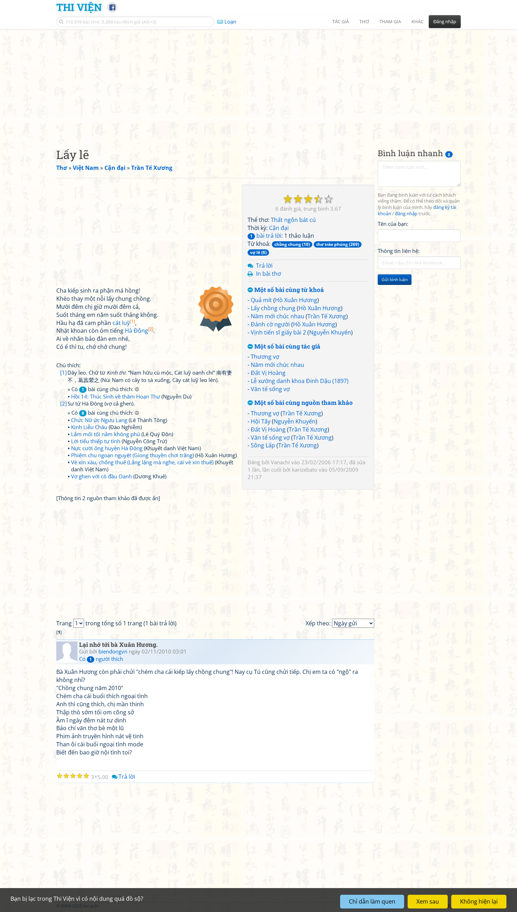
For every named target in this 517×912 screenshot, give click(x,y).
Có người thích (101, 658)
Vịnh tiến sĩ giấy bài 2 (278, 332)
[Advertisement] (258, 82)
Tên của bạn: (393, 223)
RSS (457, 906)
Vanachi (280, 462)
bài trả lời (265, 236)
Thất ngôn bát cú (293, 220)
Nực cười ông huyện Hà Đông (106, 448)
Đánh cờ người (270, 324)
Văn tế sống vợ (270, 389)
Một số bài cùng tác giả (286, 346)
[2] (63, 403)
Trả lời (264, 265)
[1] (63, 372)
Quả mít (261, 300)
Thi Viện (79, 7)
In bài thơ (268, 274)
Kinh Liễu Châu (89, 427)
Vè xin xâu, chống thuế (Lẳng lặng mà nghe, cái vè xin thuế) (142, 462)
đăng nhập (406, 214)
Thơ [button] (364, 21)
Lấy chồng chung (273, 308)
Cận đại (279, 228)
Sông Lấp (263, 445)
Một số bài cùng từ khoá (288, 290)
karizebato (304, 469)
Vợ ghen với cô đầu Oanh (101, 476)
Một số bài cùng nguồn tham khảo (303, 403)
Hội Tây (260, 421)
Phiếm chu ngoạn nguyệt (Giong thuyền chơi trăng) (132, 455)
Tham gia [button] (390, 21)
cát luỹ (124, 323)
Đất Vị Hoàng (268, 373)
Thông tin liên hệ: (399, 251)
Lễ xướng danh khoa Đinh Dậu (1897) (300, 381)
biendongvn (112, 651)
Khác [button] (417, 21)
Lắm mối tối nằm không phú (105, 434)
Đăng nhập (444, 21)
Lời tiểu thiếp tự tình (95, 441)
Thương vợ (265, 357)
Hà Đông (139, 330)
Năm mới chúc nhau (277, 316)
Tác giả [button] (340, 21)
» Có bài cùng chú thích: (101, 389)
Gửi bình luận (395, 280)
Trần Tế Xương (326, 316)
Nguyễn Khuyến (330, 332)
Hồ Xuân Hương (296, 300)
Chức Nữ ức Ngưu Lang (99, 419)
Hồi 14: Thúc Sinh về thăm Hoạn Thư (115, 396)
